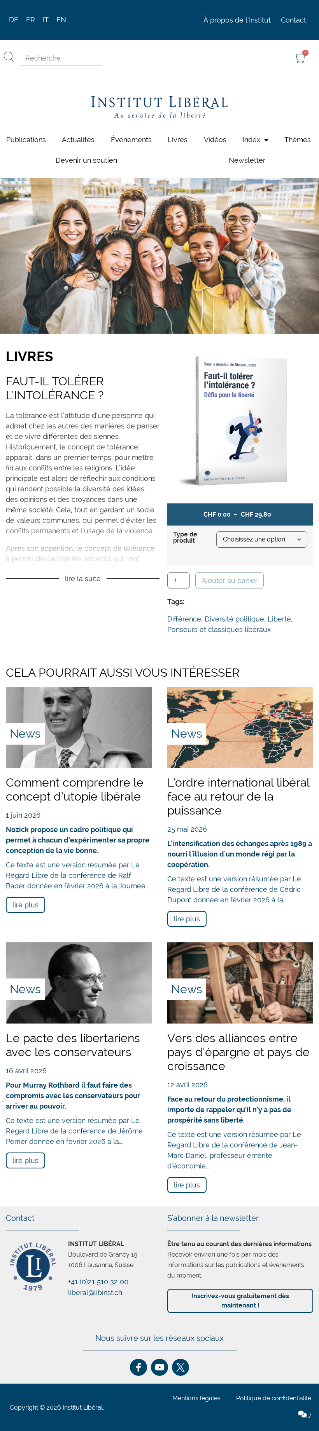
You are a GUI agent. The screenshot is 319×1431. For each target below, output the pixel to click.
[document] (159, 715)
